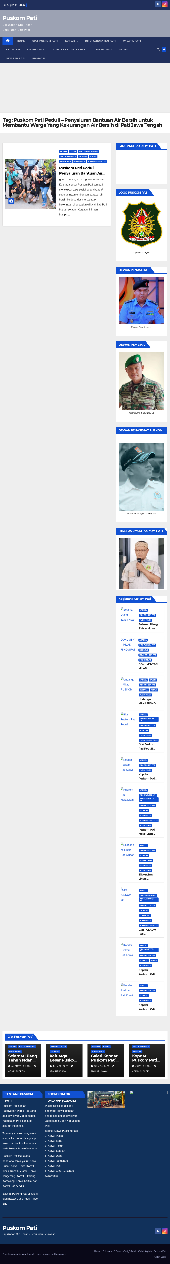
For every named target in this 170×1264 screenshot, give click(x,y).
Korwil (71, 40)
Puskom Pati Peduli (97, 161)
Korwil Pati (65, 161)
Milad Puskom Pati (147, 655)
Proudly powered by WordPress (17, 1254)
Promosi (38, 58)
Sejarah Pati (15, 58)
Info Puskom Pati (68, 156)
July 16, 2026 (102, 1066)
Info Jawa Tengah (148, 795)
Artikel (63, 151)
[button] (158, 49)
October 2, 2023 (72, 180)
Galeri (124, 49)
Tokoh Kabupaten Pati (69, 49)
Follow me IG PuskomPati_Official (119, 1251)
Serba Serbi (145, 825)
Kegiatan (13, 49)
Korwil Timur (146, 860)
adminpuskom (96, 180)
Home (21, 40)
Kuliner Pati (36, 49)
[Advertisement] (85, 87)
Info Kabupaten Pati (100, 40)
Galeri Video (160, 1257)
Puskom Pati (19, 17)
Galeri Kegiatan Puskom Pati (152, 1251)
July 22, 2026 (61, 1066)
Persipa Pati (103, 49)
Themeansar (60, 1254)
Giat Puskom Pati (45, 40)
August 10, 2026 (21, 1066)
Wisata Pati (132, 40)
